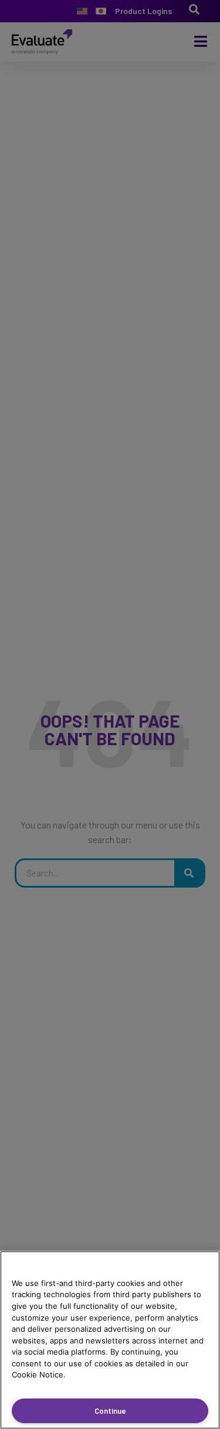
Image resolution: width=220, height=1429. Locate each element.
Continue (110, 1411)
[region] (110, 1340)
